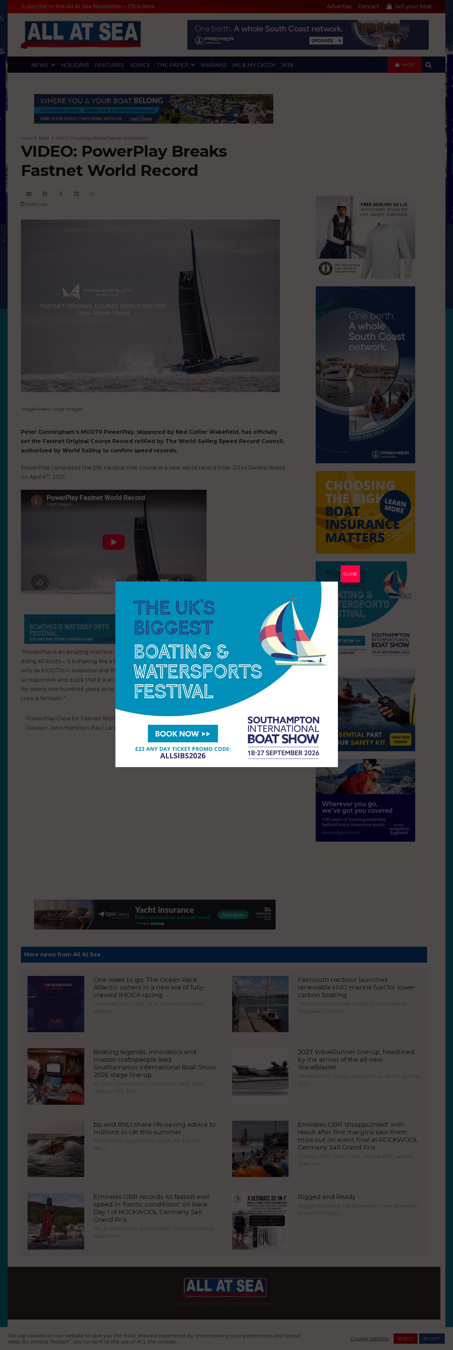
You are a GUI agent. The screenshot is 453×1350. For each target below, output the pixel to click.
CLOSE (350, 573)
